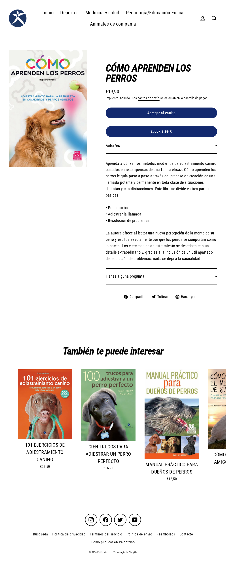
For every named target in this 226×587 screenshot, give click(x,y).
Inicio (48, 12)
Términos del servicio (106, 534)
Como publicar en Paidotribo (113, 542)
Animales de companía (113, 24)
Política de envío (139, 534)
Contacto (186, 534)
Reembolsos (165, 534)
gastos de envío (149, 98)
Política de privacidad (68, 534)
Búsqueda (40, 534)
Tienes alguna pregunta (125, 276)
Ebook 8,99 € (161, 131)
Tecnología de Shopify (125, 552)
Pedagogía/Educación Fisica (155, 12)
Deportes (69, 12)
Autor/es (113, 145)
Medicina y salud (102, 12)
